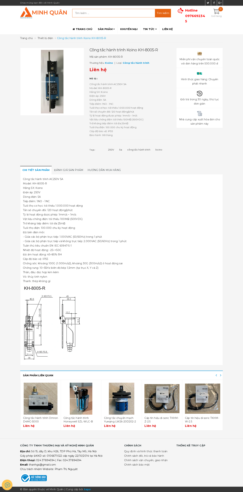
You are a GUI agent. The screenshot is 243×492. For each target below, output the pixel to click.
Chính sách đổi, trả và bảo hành (144, 455)
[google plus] (220, 3)
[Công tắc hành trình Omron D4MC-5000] (40, 399)
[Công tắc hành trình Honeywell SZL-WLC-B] (81, 399)
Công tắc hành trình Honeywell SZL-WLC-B (78, 419)
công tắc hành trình (138, 149)
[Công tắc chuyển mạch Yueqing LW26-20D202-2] (121, 399)
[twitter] (208, 3)
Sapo (87, 489)
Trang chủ (83, 29)
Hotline (195, 16)
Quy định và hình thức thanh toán (145, 451)
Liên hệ (167, 29)
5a (120, 149)
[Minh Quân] (43, 12)
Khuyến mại (129, 29)
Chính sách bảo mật (137, 464)
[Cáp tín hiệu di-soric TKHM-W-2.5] (202, 399)
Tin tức (149, 29)
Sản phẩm (105, 29)
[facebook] (214, 3)
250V (111, 149)
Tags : (92, 149)
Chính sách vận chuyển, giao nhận (146, 460)
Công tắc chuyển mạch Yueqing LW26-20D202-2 (120, 419)
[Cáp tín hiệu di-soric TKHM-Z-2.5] (161, 399)
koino (158, 149)
